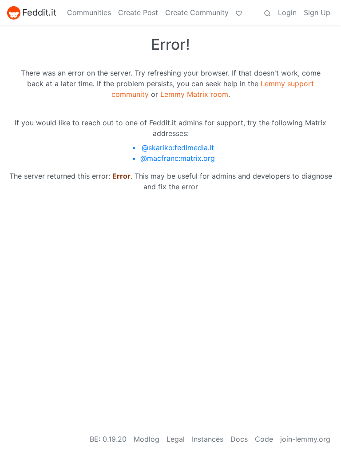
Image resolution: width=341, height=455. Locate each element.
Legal (176, 439)
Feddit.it (39, 12)
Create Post (138, 12)
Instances (207, 439)
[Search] (267, 12)
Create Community (197, 12)
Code (264, 439)
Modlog (146, 439)
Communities (89, 12)
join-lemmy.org (305, 439)
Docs (239, 439)
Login (287, 12)
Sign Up (317, 12)
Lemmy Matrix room (194, 94)
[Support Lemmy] (239, 12)
